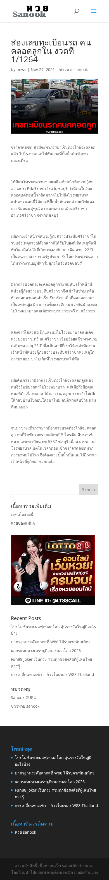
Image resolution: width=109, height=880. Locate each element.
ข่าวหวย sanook (73, 69)
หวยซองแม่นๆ (23, 523)
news (21, 69)
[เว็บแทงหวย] (53, 603)
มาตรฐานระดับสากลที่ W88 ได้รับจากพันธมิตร (51, 641)
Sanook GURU (23, 697)
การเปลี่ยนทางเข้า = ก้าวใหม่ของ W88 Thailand (52, 674)
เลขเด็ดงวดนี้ (22, 514)
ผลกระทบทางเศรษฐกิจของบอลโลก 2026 (46, 650)
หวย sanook (25, 832)
